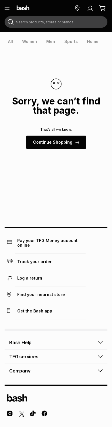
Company (19, 371)
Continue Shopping (52, 142)
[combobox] (56, 22)
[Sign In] (90, 8)
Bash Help (20, 342)
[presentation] (10, 41)
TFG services (23, 356)
